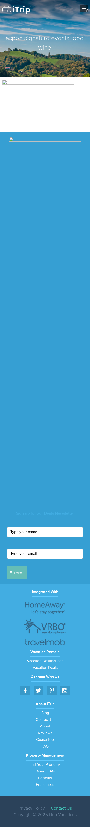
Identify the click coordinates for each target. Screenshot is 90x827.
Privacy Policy (31, 808)
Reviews (45, 733)
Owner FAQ (45, 771)
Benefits (45, 778)
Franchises (45, 785)
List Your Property (45, 764)
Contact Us (45, 719)
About (45, 726)
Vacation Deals (45, 668)
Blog (45, 713)
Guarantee (45, 740)
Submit (17, 573)
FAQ (45, 746)
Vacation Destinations (45, 661)
